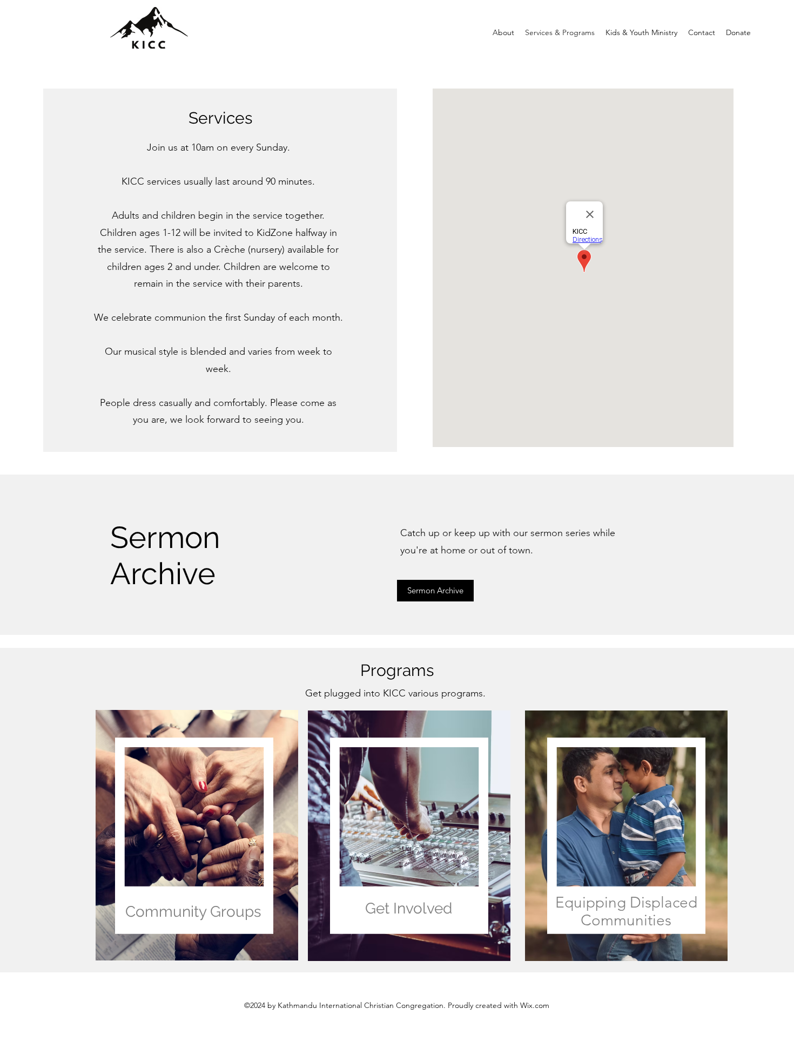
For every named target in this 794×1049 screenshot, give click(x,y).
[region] (195, 810)
